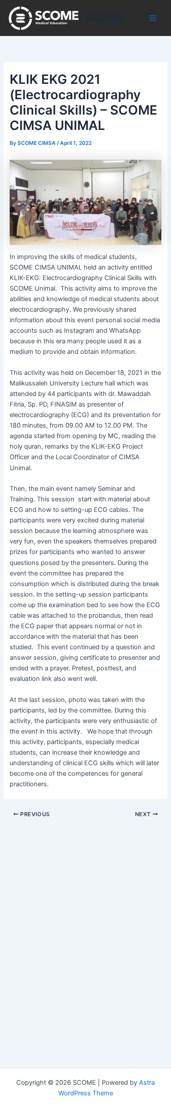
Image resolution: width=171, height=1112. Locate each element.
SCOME (104, 17)
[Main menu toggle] (153, 18)
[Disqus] (85, 929)
